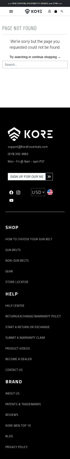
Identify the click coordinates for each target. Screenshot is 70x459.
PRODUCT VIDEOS (17, 348)
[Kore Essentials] (33, 11)
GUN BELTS (13, 250)
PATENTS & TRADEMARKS (23, 404)
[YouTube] (11, 200)
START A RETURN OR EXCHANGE (27, 327)
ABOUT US (12, 393)
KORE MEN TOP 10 (18, 425)
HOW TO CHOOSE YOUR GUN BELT (28, 239)
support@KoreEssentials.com (28, 146)
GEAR (9, 271)
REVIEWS (11, 414)
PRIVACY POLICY (16, 447)
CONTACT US (14, 370)
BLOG (9, 436)
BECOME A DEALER (18, 359)
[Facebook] (11, 192)
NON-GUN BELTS (17, 260)
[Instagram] (18, 192)
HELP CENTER (14, 305)
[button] (55, 11)
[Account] (49, 11)
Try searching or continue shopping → (35, 57)
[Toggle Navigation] (11, 11)
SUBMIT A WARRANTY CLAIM (25, 337)
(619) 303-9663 (18, 154)
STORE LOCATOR (16, 282)
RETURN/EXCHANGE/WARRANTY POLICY (33, 316)
